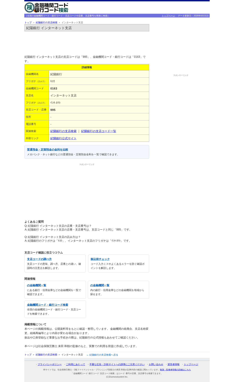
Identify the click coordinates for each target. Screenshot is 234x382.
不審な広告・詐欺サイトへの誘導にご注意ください (117, 364)
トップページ (168, 15)
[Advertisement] (86, 42)
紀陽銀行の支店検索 (46, 22)
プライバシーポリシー (50, 364)
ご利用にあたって (75, 364)
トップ (28, 22)
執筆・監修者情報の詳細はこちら (175, 369)
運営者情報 (174, 364)
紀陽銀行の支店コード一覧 (98, 131)
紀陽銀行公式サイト (63, 138)
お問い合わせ (156, 364)
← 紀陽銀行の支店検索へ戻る (102, 354)
